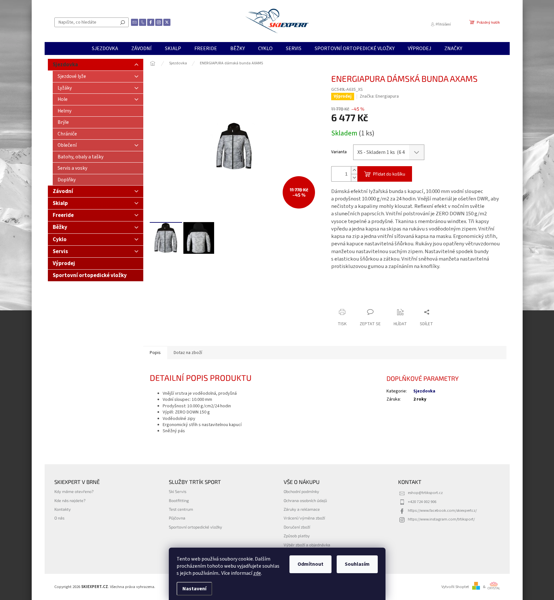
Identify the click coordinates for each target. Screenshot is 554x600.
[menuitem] (105, 48)
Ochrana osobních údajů (305, 500)
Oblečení (67, 145)
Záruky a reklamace (302, 509)
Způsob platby (297, 535)
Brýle (63, 122)
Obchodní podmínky (301, 491)
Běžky (60, 227)
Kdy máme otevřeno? (73, 491)
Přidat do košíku (389, 174)
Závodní (63, 191)
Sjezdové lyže (72, 76)
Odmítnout (310, 564)
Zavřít (365, 299)
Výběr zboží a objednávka (307, 544)
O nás (59, 517)
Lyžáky (65, 87)
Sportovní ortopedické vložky (90, 275)
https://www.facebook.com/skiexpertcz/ (442, 510)
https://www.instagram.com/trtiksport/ (441, 519)
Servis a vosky (72, 168)
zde (257, 573)
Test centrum (181, 509)
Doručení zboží (297, 527)
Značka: (379, 96)
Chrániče (67, 133)
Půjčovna (177, 517)
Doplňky (67, 179)
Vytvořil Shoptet (455, 587)
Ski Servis (177, 491)
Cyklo (60, 239)
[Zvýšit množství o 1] (354, 170)
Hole (63, 99)
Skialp (60, 203)
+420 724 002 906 (422, 502)
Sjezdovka (65, 65)
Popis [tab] (155, 352)
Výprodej (64, 263)
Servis (60, 251)
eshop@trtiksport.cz (425, 493)
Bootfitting (179, 500)
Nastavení (194, 588)
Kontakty (62, 509)
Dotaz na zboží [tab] (188, 352)
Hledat (122, 22)
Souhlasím (357, 564)
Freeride (63, 215)
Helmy (64, 110)
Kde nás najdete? (69, 500)
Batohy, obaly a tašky (80, 156)
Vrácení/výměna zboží (304, 517)
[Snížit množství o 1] (354, 177)
